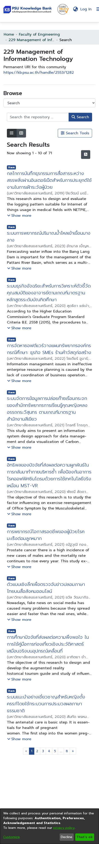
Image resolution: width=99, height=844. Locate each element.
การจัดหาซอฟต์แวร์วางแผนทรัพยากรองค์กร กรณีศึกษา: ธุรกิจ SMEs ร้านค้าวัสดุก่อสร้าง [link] (49, 349)
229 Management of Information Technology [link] (32, 40)
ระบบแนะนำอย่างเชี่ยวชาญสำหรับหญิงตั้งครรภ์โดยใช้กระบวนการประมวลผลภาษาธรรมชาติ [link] (46, 703)
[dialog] (49, 826)
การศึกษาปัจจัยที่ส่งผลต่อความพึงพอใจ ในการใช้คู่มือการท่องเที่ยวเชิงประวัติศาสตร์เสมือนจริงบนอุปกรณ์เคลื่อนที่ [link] (48, 644)
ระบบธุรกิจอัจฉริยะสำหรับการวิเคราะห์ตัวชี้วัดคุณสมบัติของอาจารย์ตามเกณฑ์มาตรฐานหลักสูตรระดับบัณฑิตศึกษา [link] (49, 292)
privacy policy (64, 827)
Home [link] (9, 34)
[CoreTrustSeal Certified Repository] (63, 9)
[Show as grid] (21, 133)
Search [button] (82, 117)
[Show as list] (12, 133)
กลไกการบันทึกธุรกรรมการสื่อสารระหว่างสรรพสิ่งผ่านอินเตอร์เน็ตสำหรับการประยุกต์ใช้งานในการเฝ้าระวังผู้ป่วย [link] (49, 180)
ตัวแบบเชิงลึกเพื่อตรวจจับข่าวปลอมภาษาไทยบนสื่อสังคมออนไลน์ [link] (46, 588)
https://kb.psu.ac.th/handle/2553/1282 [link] (38, 72)
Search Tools (76, 133)
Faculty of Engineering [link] (39, 34)
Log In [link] (86, 9)
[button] (28, 9)
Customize (11, 837)
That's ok (84, 837)
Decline (66, 837)
